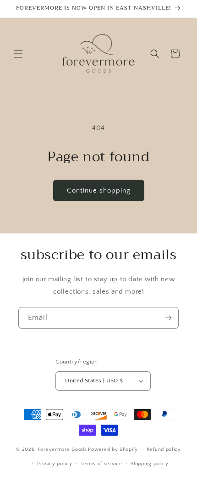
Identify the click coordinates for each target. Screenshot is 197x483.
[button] (18, 54)
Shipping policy (150, 463)
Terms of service (101, 463)
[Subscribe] (168, 318)
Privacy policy (54, 463)
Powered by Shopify (113, 449)
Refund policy (164, 449)
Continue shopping (99, 190)
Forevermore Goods (62, 449)
